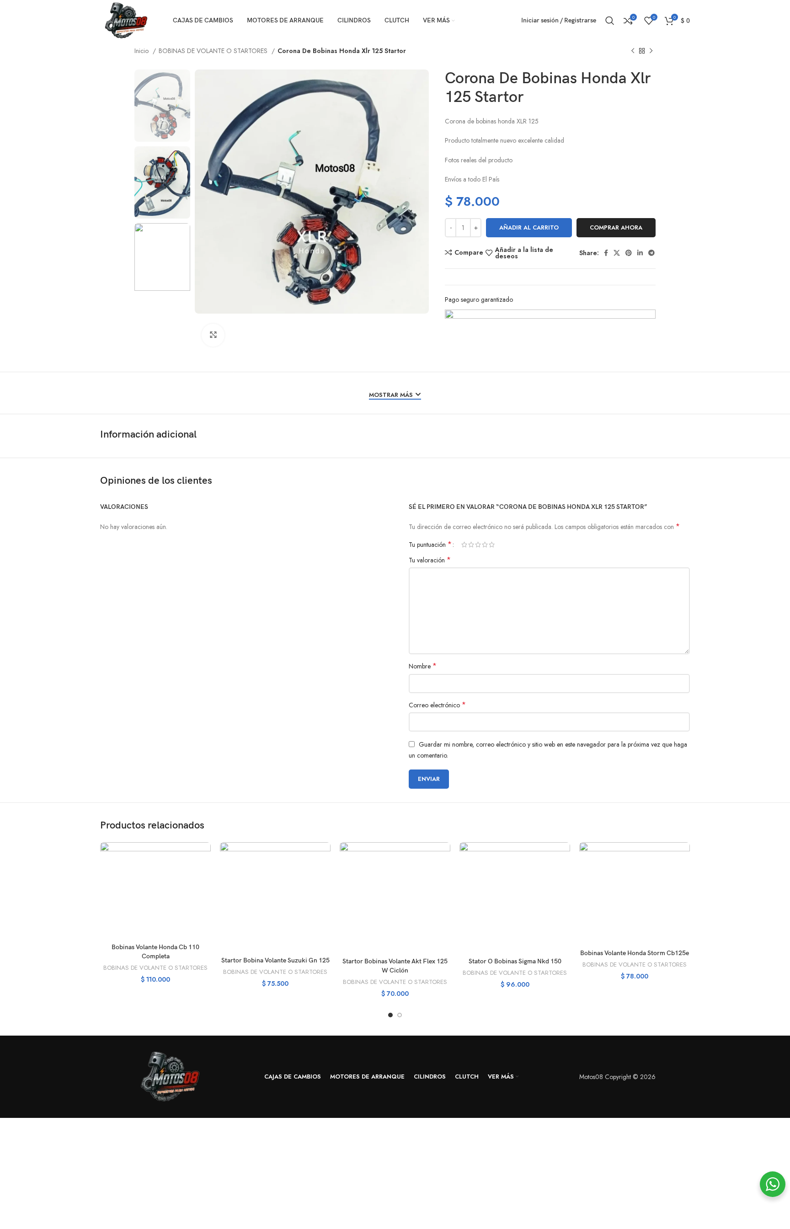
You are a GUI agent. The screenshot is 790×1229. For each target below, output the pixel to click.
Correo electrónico (437, 705)
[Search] (610, 20)
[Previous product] (632, 51)
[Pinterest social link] (629, 253)
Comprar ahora (616, 227)
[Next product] (651, 51)
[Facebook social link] (606, 253)
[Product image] (155, 890)
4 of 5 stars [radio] (484, 544)
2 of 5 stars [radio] (471, 544)
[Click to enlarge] (213, 335)
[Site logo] (125, 19)
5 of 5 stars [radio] (491, 544)
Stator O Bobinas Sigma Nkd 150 (515, 961)
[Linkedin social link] (640, 253)
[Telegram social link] (651, 253)
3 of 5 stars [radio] (478, 544)
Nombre (423, 666)
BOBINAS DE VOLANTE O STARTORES (214, 50)
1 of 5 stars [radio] (464, 544)
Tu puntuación (430, 544)
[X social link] (617, 253)
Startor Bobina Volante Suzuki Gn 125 (275, 960)
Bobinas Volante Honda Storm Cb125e (634, 953)
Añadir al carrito (529, 227)
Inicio (142, 50)
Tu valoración (430, 560)
